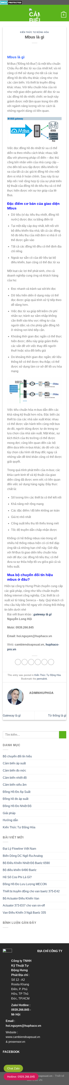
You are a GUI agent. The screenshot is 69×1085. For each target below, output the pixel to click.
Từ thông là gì (57, 715)
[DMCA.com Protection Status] (11, 2)
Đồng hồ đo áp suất (15, 798)
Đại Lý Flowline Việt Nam (19, 848)
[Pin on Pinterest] (44, 662)
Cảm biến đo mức (14, 770)
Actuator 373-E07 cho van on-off (24, 905)
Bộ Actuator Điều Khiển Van (21, 898)
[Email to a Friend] (38, 662)
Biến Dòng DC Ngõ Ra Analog (23, 855)
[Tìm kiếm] (57, 14)
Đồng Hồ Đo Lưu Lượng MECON (25, 884)
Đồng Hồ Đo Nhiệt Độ (17, 806)
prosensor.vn (16, 1041)
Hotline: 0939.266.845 (21, 1076)
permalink (42, 678)
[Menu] (5, 14)
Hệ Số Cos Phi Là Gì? (17, 877)
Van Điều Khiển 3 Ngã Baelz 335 (24, 912)
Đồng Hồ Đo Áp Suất (16, 791)
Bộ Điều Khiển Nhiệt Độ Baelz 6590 (26, 863)
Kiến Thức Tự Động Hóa (34, 32)
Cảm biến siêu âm (14, 784)
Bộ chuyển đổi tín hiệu (17, 756)
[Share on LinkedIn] (51, 662)
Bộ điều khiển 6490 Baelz (19, 870)
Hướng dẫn (10, 820)
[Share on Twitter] (31, 662)
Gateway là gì (12, 715)
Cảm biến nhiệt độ (15, 777)
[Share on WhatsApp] (18, 662)
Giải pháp (9, 813)
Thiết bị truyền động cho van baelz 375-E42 (31, 891)
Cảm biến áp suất (14, 763)
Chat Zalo (13, 1068)
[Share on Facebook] (25, 662)
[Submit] (62, 734)
